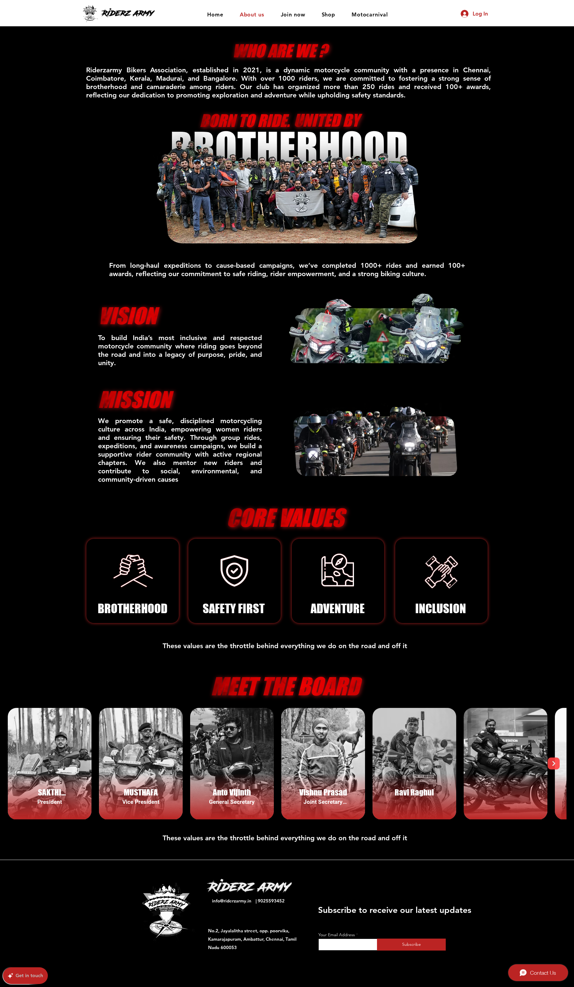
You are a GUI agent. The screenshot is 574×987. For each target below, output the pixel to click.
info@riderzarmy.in (231, 901)
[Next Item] (554, 763)
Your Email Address (336, 935)
